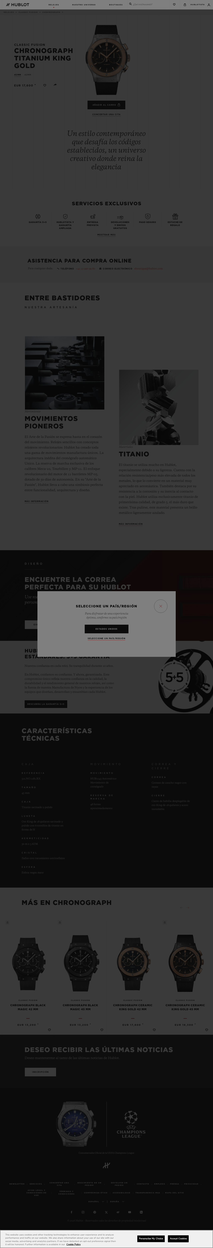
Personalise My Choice (151, 1239)
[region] (106, 1239)
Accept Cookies (178, 1239)
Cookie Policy (73, 1245)
